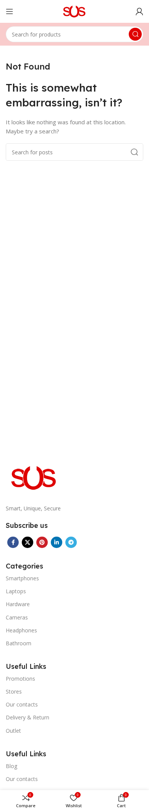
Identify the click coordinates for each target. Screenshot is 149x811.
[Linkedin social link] (56, 542)
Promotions (20, 678)
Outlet (13, 730)
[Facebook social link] (13, 542)
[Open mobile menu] (9, 11)
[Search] (135, 34)
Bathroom (18, 643)
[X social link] (27, 542)
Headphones (21, 630)
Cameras (17, 617)
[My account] (139, 11)
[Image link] (34, 477)
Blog (11, 766)
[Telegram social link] (71, 542)
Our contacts (22, 704)
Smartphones (22, 578)
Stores (14, 691)
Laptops (16, 591)
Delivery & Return (27, 717)
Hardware (18, 604)
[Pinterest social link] (42, 542)
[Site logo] (74, 10)
